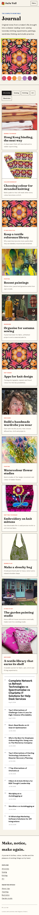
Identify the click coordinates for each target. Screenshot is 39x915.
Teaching (5, 892)
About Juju (6, 888)
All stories (6, 93)
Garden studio (7, 898)
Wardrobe (6, 98)
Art (33, 93)
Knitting (25, 93)
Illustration (6, 895)
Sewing (16, 93)
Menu (34, 3)
